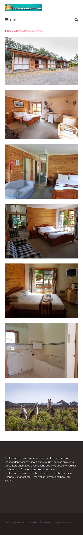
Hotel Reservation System (40, 477)
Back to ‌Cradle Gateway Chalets (25, 31)
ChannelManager (15, 477)
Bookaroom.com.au (16, 458)
